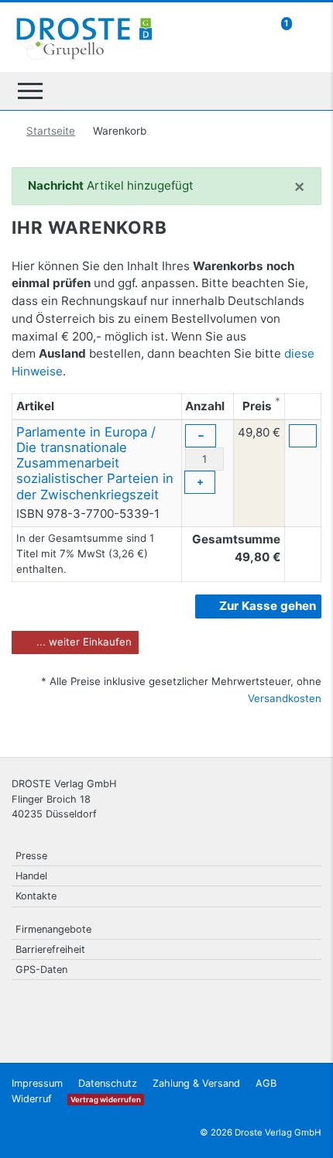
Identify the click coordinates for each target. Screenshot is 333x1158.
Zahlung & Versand (196, 1083)
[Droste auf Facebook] (229, 1009)
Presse (31, 856)
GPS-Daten (41, 969)
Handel (31, 876)
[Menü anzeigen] (30, 91)
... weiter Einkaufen (82, 642)
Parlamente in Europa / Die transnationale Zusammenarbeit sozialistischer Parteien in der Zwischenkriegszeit (94, 463)
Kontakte (36, 896)
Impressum (37, 1083)
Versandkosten (284, 698)
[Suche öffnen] (303, 90)
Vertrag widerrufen (105, 1099)
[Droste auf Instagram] (268, 1009)
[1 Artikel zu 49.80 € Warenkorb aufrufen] (306, 23)
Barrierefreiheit (50, 949)
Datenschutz (107, 1083)
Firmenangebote (53, 929)
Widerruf (32, 1099)
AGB (266, 1083)
